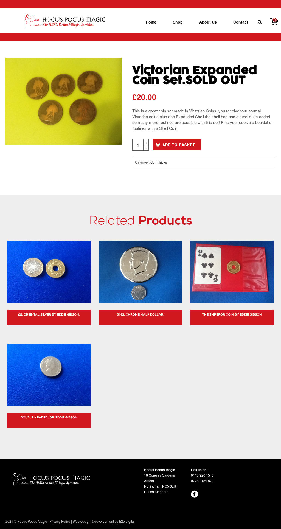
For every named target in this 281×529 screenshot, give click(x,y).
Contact (240, 22)
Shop (178, 22)
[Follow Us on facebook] (194, 494)
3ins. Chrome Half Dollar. (140, 314)
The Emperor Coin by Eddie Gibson (232, 314)
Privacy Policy (59, 521)
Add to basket (178, 144)
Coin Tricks (158, 162)
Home (151, 22)
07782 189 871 (202, 480)
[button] (110, 68)
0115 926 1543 (202, 475)
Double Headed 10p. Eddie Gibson (49, 417)
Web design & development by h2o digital (104, 521)
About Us (208, 22)
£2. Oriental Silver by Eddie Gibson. (49, 314)
